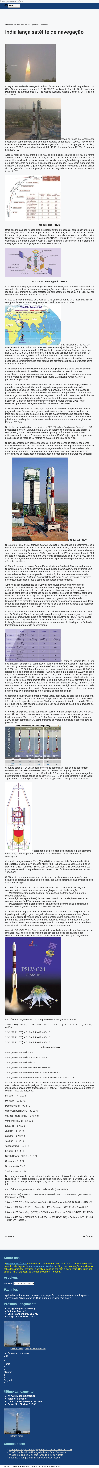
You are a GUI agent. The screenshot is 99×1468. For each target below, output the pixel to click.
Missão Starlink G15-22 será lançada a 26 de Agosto (36, 1455)
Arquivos (8, 1283)
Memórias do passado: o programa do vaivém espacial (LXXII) (41, 1449)
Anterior (9, 1236)
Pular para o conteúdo (11, 1)
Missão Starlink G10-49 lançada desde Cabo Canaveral (37, 1452)
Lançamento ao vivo (35, 1348)
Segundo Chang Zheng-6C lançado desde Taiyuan (35, 1457)
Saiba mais (17, 1348)
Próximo (88, 1236)
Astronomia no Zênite (41, 1266)
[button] (6, 5)
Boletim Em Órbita (16, 1263)
